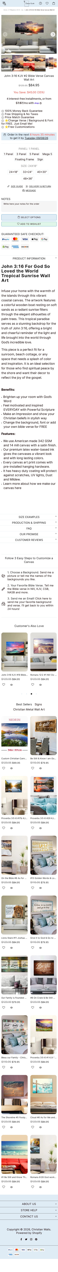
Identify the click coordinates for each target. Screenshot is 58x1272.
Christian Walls (41, 1229)
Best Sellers (24, 704)
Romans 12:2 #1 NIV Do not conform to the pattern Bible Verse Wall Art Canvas (43, 674)
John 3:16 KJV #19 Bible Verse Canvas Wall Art (14, 674)
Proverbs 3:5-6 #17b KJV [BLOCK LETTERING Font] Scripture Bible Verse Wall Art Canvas (14, 818)
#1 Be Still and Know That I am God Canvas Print (14, 1177)
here (18, 488)
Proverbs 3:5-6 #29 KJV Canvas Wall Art (43, 818)
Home (5, 10)
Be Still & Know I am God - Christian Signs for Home (43, 758)
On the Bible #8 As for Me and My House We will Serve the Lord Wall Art (14, 878)
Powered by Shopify (29, 1233)
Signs (38, 704)
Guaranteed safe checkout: (22, 234)
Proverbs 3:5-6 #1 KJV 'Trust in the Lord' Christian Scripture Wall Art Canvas (43, 1057)
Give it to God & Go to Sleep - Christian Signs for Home (43, 938)
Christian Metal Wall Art (29, 709)
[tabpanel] (14, 662)
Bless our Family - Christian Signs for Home (14, 1057)
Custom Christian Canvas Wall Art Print (14, 758)
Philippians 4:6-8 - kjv (16, 10)
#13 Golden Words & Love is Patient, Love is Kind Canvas (43, 878)
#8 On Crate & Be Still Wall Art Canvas (43, 997)
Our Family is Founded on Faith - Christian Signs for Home (14, 997)
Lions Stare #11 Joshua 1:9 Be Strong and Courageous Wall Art (14, 938)
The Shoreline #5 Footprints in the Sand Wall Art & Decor (14, 1117)
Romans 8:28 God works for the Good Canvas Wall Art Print (43, 1177)
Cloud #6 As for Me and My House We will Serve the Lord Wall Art (43, 1117)
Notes (5, 199)
